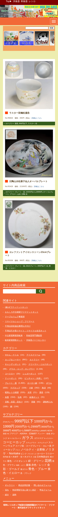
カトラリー (34, 360)
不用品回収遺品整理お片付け (18, 326)
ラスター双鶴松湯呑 (19, 113)
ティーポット (11, 378)
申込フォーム (45, 490)
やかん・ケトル (12, 355)
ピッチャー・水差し (33, 378)
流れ (7, 490)
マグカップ (15, 388)
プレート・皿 (20, 192)
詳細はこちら (37, 118)
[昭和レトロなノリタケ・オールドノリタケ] (11, 45)
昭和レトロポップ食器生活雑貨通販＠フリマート (25, 505)
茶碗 (33, 402)
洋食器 (16, 1)
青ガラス (24, 469)
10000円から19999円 (34, 192)
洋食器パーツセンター (36, 340)
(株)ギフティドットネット (16, 307)
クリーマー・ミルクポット (40, 364)
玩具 (20, 397)
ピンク (24, 454)
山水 (19, 194)
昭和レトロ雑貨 (12, 392)
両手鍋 (5, 457)
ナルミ (17, 450)
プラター (13, 194)
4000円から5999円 (21, 430)
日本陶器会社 (43, 456)
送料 (14, 495)
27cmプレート (8, 422)
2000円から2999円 (28, 426)
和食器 (24, 1)
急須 (44, 388)
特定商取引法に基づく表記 (24, 490)
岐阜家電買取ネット (14, 340)
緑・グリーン (36, 460)
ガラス (28, 437)
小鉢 (31, 388)
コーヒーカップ (14, 442)
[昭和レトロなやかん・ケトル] (41, 45)
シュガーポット (29, 374)
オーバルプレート (14, 438)
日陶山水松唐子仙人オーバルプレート (28, 181)
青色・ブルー (37, 469)
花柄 (48, 460)
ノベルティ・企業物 (33, 449)
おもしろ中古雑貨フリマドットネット (21, 312)
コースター (10, 374)
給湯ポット (34, 397)
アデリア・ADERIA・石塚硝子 (23, 434)
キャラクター (48, 438)
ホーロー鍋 (32, 383)
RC (8, 434)
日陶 (23, 194)
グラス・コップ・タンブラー (22, 369)
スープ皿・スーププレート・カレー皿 (33, 446)
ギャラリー (10, 485)
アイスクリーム (33, 355)
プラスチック (32, 454)
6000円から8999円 (39, 431)
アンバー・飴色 (43, 434)
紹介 (7, 495)
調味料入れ (48, 402)
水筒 (30, 392)
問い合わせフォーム (42, 485)
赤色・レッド (39, 464)
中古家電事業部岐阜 (14, 335)
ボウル (49, 383)
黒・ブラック (25, 473)
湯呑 (16, 123)
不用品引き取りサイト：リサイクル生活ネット (25, 331)
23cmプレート (31, 266)
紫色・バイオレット (17, 461)
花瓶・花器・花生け (14, 402)
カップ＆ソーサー (13, 360)
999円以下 (23, 123)
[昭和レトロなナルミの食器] (26, 45)
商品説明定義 (24, 485)
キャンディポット (13, 364)
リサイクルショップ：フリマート (19, 321)
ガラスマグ (38, 438)
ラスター (31, 123)
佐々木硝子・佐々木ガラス (20, 457)
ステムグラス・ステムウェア (37, 443)
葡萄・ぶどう (20, 465)
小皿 (34, 457)
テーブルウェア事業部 (15, 317)
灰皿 (7, 397)
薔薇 (28, 465)
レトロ (32, 1)
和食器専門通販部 (34, 335)
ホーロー (41, 454)
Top (8, 1)
